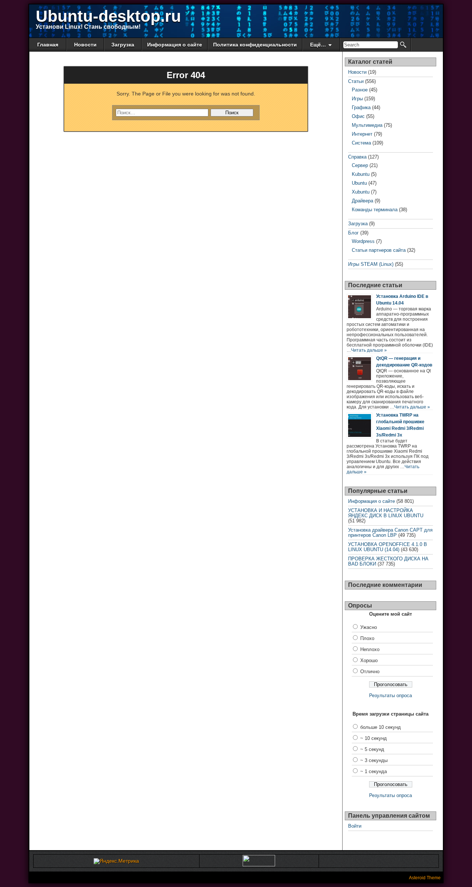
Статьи (356, 81)
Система (361, 143)
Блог (353, 233)
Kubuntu (360, 174)
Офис (358, 116)
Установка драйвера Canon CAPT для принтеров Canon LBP (390, 532)
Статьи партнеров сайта (379, 250)
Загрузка (122, 45)
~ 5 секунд (372, 749)
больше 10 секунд (380, 727)
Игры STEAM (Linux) (370, 264)
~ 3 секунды (374, 760)
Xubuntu (360, 192)
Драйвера (362, 201)
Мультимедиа (367, 125)
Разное (360, 90)
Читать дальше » (369, 350)
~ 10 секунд (373, 738)
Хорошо (369, 660)
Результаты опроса (390, 695)
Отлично (369, 671)
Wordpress (363, 241)
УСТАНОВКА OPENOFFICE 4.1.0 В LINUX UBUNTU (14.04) (387, 547)
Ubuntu (359, 183)
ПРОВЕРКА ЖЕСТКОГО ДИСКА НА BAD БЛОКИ (388, 561)
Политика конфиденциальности (255, 45)
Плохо (367, 638)
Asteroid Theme (425, 877)
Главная (47, 45)
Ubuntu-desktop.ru (108, 16)
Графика (361, 107)
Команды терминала (375, 209)
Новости (85, 45)
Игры (357, 98)
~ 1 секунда (373, 771)
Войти (354, 826)
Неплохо (369, 649)
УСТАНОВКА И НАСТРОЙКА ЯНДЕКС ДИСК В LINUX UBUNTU (385, 513)
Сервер (360, 165)
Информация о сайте (174, 45)
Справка (357, 157)
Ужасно (368, 627)
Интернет (362, 134)
